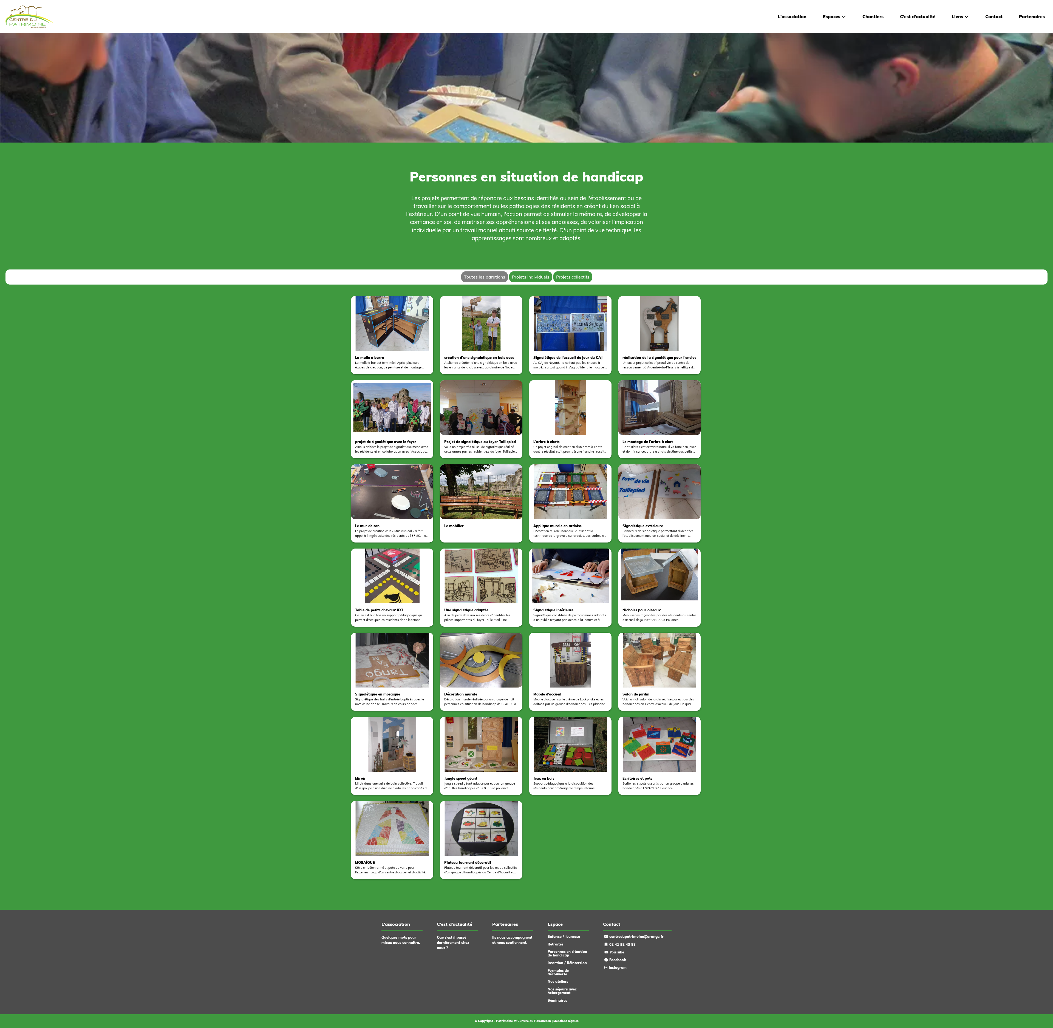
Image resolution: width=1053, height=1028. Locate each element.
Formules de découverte (558, 972)
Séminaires (557, 1000)
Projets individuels (530, 277)
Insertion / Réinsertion (567, 963)
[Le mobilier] (481, 543)
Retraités (555, 944)
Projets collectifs (572, 277)
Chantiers (873, 16)
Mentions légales (566, 1021)
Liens (957, 16)
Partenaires (1032, 16)
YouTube (617, 952)
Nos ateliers (558, 981)
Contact (994, 16)
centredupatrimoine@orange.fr (636, 936)
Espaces (831, 16)
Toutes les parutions (484, 277)
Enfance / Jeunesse (564, 936)
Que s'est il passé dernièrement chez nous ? (453, 942)
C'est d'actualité (917, 16)
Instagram (618, 967)
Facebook (617, 960)
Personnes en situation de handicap (567, 953)
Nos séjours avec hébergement (562, 991)
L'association (792, 16)
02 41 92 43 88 (622, 944)
